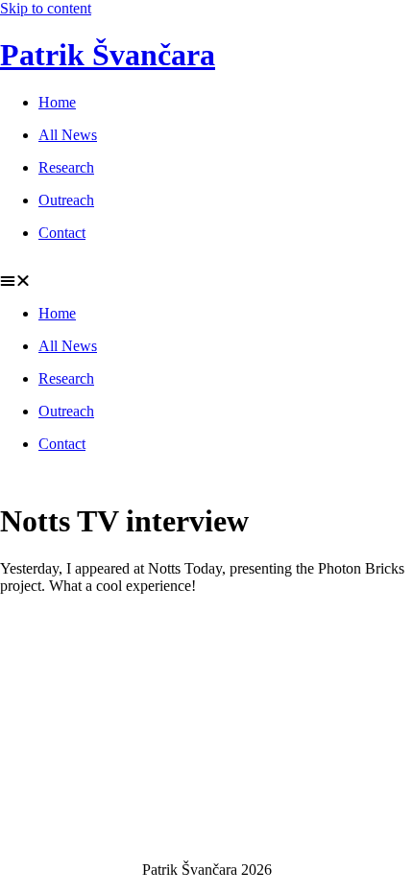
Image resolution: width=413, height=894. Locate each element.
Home (57, 102)
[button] (206, 281)
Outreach (66, 200)
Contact (61, 232)
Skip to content (45, 8)
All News (67, 135)
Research (66, 167)
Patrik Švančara (107, 54)
